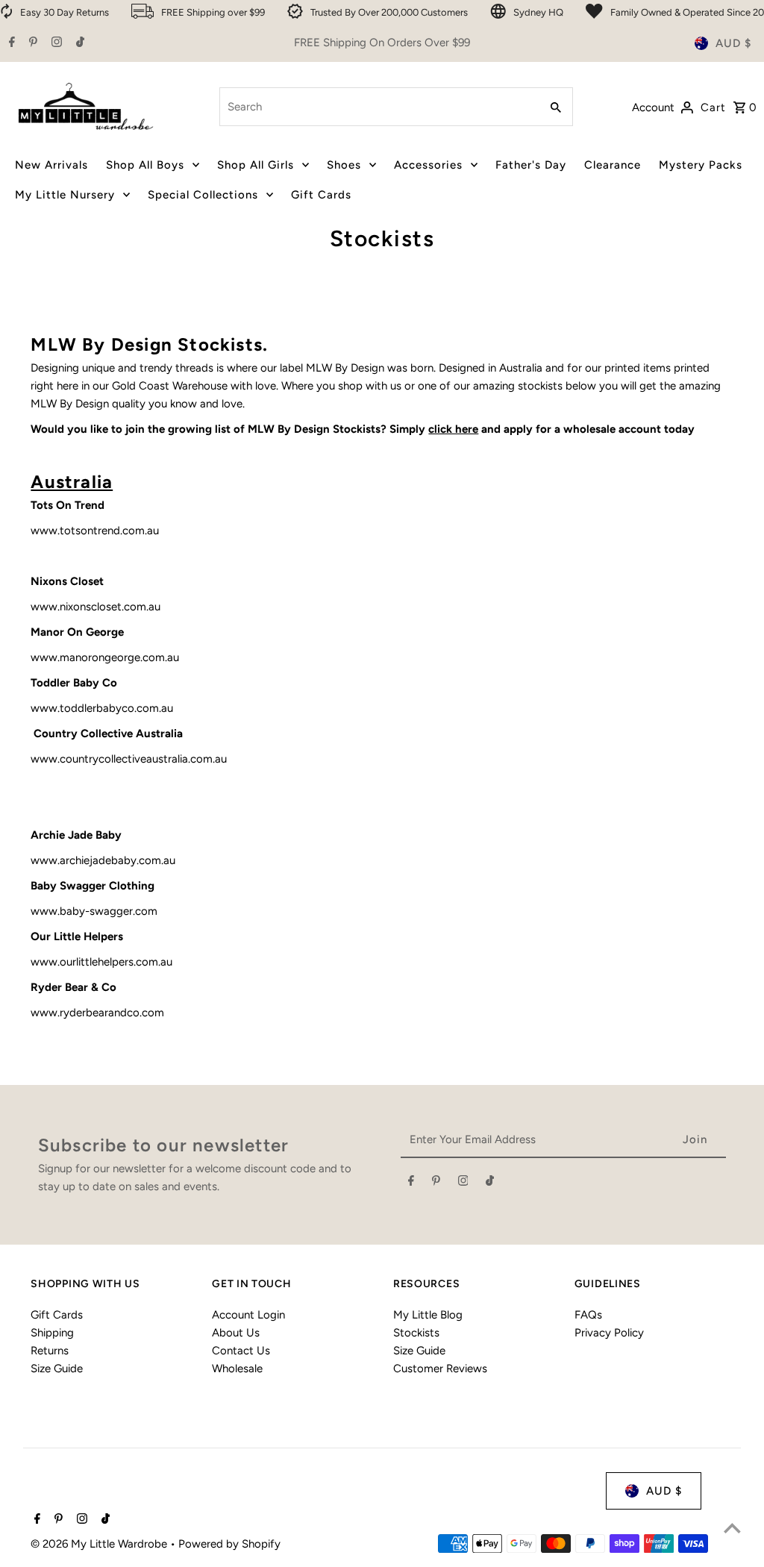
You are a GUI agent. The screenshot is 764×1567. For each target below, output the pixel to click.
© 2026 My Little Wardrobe (100, 1544)
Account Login (248, 1315)
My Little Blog (428, 1315)
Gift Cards (57, 1315)
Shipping (52, 1332)
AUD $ (733, 43)
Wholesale (237, 1368)
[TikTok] (78, 43)
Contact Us (241, 1350)
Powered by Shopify (229, 1544)
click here (453, 429)
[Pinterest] (31, 43)
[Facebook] (10, 43)
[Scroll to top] (732, 1528)
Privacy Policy (609, 1332)
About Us (236, 1332)
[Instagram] (55, 43)
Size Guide (57, 1368)
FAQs (588, 1315)
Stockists (416, 1332)
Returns (50, 1350)
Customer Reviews (440, 1368)
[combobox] (378, 106)
